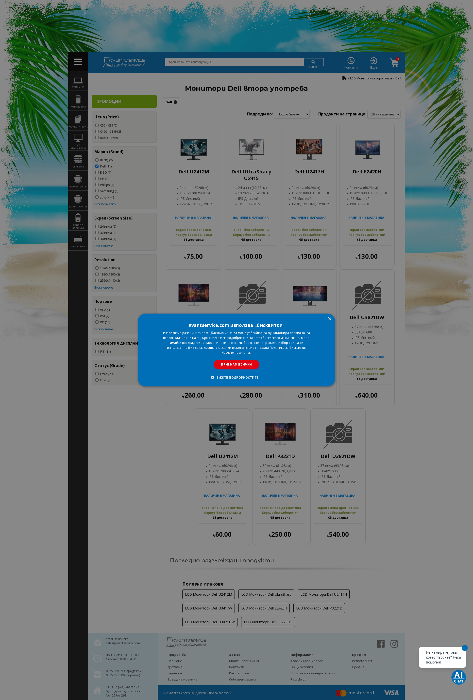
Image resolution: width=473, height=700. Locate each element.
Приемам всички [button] (236, 364)
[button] (236, 377)
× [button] (329, 319)
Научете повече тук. (236, 352)
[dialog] (236, 350)
